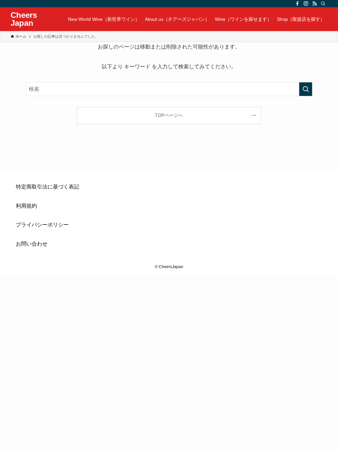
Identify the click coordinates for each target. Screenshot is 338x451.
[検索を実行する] (305, 89)
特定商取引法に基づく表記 (47, 187)
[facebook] (297, 3)
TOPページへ (169, 115)
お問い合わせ (32, 244)
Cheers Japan (24, 19)
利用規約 (26, 206)
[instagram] (306, 3)
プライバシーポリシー (42, 224)
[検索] (323, 3)
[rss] (314, 3)
